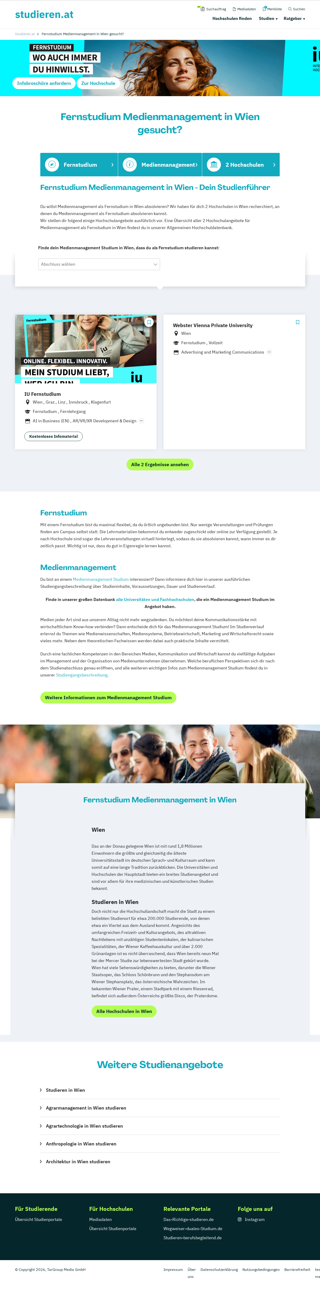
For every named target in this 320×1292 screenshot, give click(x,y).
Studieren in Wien (65, 1090)
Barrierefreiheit (297, 1269)
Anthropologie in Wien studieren (81, 1144)
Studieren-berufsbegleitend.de (193, 1237)
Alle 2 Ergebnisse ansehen (160, 464)
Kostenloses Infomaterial (53, 436)
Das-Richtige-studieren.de (189, 1219)
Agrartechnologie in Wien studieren (84, 1126)
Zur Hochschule (98, 83)
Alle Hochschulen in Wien (124, 1011)
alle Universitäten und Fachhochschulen (155, 599)
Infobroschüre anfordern (44, 83)
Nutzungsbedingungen (261, 1269)
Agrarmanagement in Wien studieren (86, 1108)
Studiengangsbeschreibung (82, 675)
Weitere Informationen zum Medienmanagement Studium (108, 697)
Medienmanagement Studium (101, 579)
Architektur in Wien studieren (78, 1161)
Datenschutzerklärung (219, 1269)
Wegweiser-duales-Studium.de (193, 1228)
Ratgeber (293, 18)
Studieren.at (25, 34)
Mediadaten (100, 1219)
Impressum (173, 1269)
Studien (266, 18)
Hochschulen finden (232, 18)
